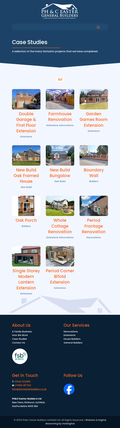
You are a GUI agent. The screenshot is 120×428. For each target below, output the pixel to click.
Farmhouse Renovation (60, 116)
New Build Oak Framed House (26, 175)
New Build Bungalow (60, 172)
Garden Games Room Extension (94, 119)
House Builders (72, 338)
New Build (26, 187)
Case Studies (19, 338)
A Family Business (22, 331)
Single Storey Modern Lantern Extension (26, 279)
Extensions (26, 136)
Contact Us (18, 342)
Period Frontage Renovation (94, 226)
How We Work (20, 335)
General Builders (73, 342)
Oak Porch (26, 220)
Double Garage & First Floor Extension (26, 122)
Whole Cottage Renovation (60, 226)
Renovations (66, 125)
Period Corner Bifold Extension (60, 276)
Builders (93, 181)
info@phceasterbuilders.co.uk (29, 389)
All (60, 79)
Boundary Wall (94, 172)
